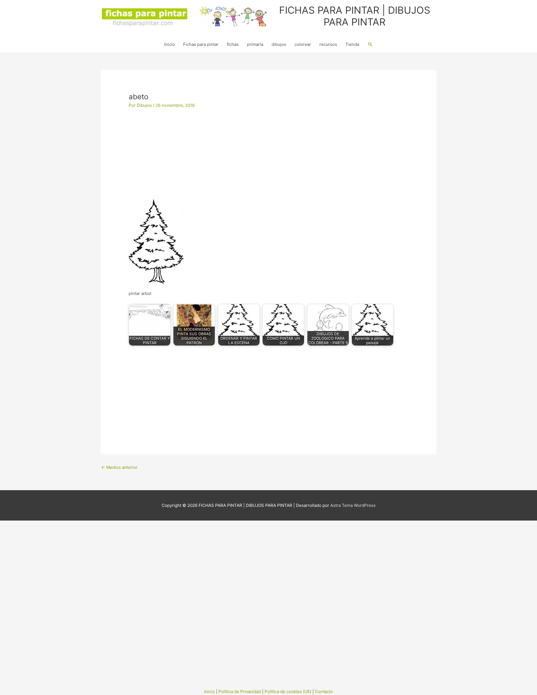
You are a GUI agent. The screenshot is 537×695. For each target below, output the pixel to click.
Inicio (169, 44)
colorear (303, 44)
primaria (255, 44)
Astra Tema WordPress (353, 505)
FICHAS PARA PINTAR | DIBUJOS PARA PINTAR (354, 16)
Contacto (324, 691)
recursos (328, 44)
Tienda (352, 44)
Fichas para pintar (200, 44)
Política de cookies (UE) (288, 691)
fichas (233, 44)
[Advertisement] (268, 158)
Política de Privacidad (239, 691)
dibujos (279, 44)
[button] (370, 44)
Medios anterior (119, 467)
